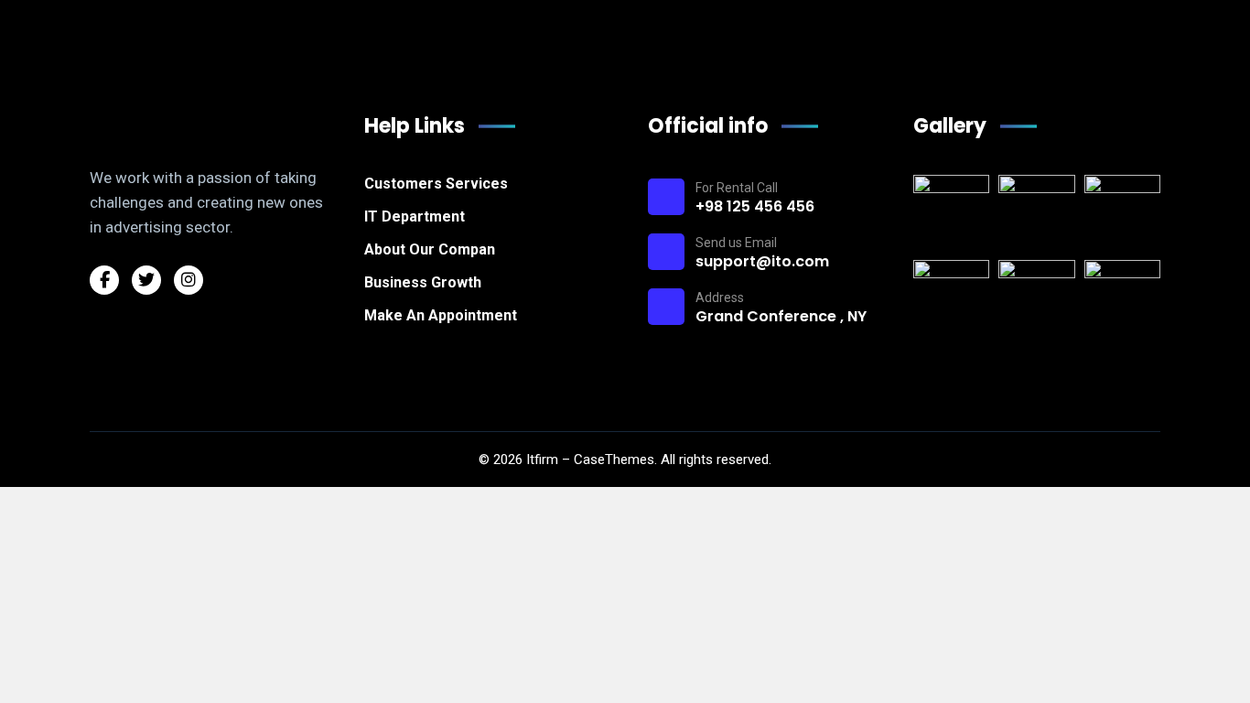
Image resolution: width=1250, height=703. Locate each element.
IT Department (414, 216)
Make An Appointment (440, 315)
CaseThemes (614, 459)
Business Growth (422, 282)
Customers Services (436, 183)
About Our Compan (429, 249)
